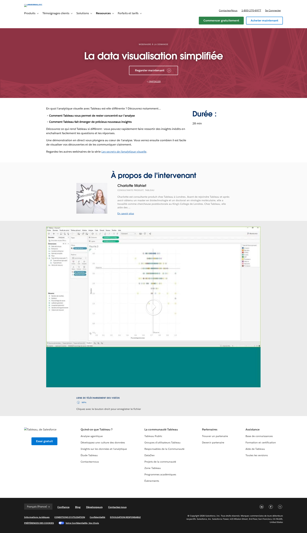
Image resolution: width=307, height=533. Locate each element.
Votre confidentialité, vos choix (82, 522)
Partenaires (209, 429)
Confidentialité (97, 517)
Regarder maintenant (149, 70)
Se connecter (273, 10)
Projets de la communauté (160, 461)
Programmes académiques (160, 474)
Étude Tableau (89, 455)
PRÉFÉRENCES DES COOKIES (39, 522)
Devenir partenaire (213, 442)
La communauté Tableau (161, 429)
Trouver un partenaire (215, 436)
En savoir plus (125, 213)
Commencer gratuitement (221, 20)
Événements (151, 480)
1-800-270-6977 (251, 10)
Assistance (253, 429)
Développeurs (94, 507)
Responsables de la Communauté (164, 448)
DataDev (149, 455)
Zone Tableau (152, 468)
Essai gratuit (44, 441)
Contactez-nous (228, 10)
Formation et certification (261, 442)
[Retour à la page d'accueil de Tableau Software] (39, 4)
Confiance (63, 507)
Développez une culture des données (103, 442)
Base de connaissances (259, 436)
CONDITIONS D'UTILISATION (69, 517)
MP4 (84, 402)
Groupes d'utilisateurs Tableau (162, 442)
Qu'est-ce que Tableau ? (96, 429)
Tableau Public (153, 436)
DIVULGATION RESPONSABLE (125, 517)
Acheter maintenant (264, 20)
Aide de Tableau (255, 448)
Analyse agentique (92, 436)
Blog (77, 507)
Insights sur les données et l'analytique (104, 448)
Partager (155, 81)
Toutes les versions (257, 455)
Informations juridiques (37, 517)
